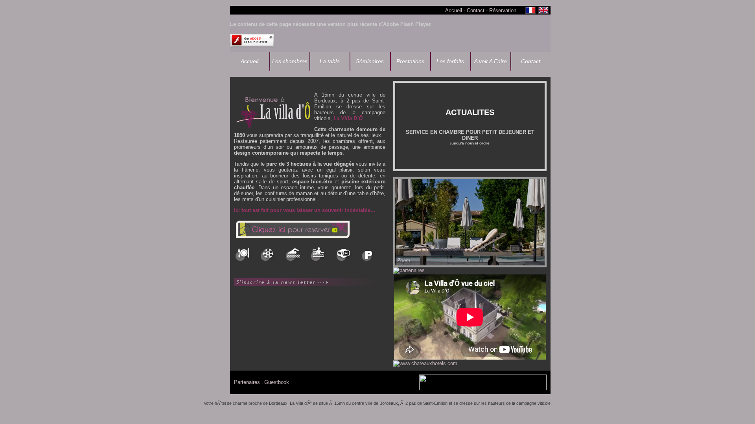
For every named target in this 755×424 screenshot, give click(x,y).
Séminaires (370, 61)
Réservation (502, 10)
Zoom (403, 260)
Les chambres (290, 61)
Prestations (410, 61)
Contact (475, 10)
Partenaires (247, 382)
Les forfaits (450, 61)
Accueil (453, 10)
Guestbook (276, 382)
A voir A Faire (490, 61)
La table (330, 61)
